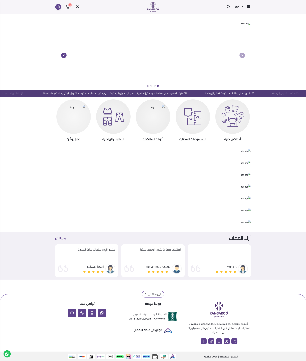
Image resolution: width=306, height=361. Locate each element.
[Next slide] (64, 55)
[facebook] (204, 341)
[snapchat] (219, 341)
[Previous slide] (242, 55)
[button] (158, 86)
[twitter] (227, 341)
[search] (228, 7)
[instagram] (234, 341)
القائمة (240, 7)
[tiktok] (211, 341)
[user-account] (77, 7)
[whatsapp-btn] (7, 353)
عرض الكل (61, 238)
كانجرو (207, 356)
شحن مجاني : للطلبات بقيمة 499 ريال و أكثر (232, 93)
